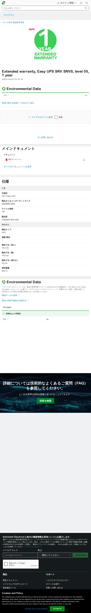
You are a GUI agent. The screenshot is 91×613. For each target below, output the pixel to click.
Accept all (57, 608)
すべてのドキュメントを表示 (18, 166)
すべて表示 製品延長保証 (13, 22)
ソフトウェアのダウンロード (15, 584)
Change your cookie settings (36, 608)
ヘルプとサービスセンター (57, 580)
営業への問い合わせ (54, 588)
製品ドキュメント (10, 580)
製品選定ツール (9, 588)
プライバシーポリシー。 (34, 547)
